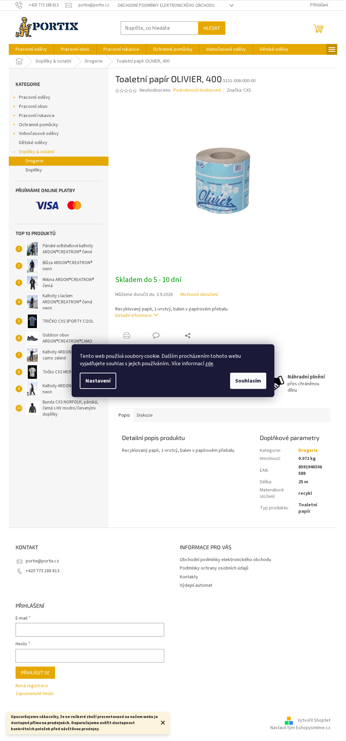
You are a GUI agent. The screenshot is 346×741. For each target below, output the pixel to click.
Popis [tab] (124, 415)
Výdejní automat (196, 585)
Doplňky (34, 170)
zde (209, 363)
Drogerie (35, 161)
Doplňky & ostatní (36, 151)
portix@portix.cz (42, 561)
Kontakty (189, 577)
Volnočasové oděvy (39, 133)
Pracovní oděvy (34, 97)
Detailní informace (133, 315)
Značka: (239, 90)
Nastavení (97, 381)
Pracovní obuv (33, 106)
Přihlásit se (35, 672)
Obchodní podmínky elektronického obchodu (166, 5)
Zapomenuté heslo (35, 694)
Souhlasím (248, 381)
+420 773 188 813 (42, 571)
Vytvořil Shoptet (314, 720)
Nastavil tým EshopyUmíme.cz (300, 727)
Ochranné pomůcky (38, 124)
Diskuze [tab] (145, 415)
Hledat (211, 28)
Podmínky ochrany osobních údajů (214, 568)
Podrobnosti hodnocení (197, 90)
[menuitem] (31, 49)
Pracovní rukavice (37, 115)
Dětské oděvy (33, 142)
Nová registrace (32, 686)
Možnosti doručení (199, 295)
